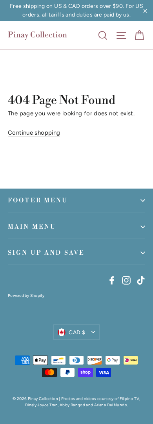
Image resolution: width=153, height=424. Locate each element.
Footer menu (38, 200)
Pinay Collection (37, 35)
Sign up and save (46, 253)
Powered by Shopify (26, 295)
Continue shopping (34, 132)
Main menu (32, 227)
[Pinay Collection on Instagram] (126, 279)
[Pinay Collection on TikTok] (141, 279)
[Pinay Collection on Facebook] (111, 279)
